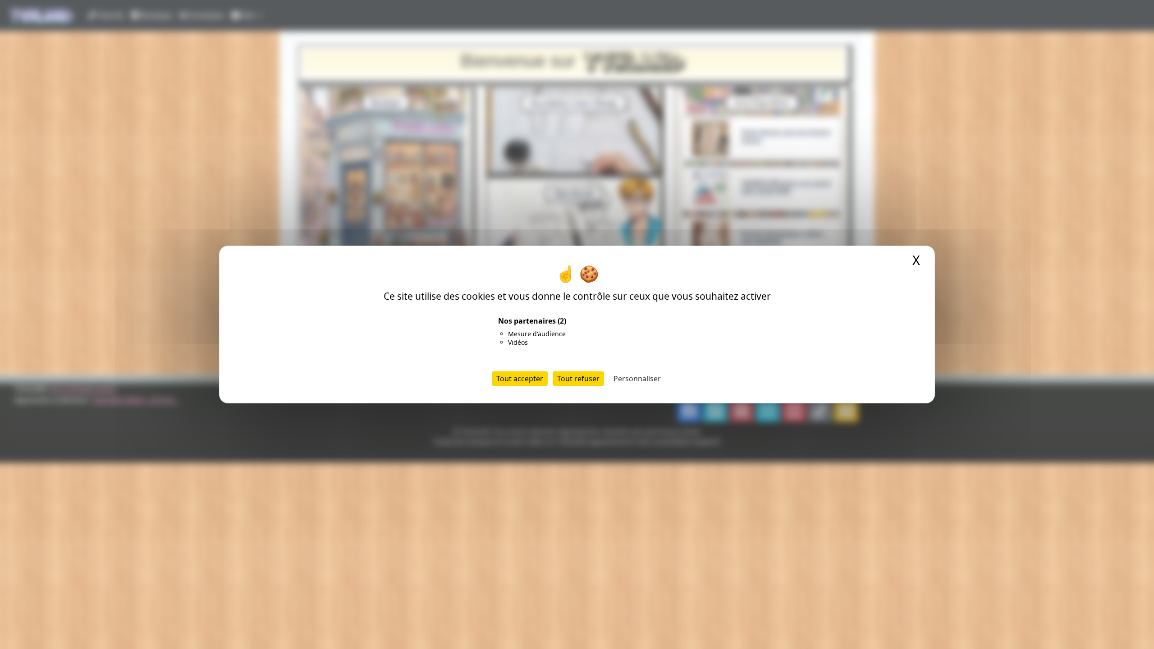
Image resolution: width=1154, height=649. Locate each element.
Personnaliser (637, 379)
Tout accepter (519, 379)
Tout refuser (578, 379)
